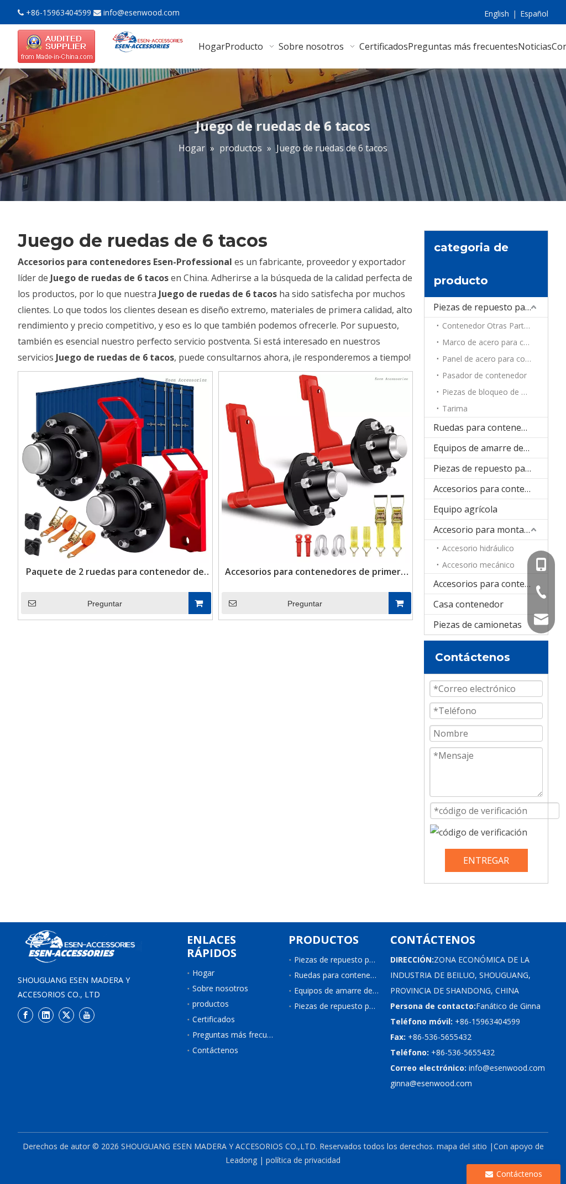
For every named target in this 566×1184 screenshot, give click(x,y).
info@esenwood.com (141, 12)
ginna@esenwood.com (431, 1083)
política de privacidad (303, 1160)
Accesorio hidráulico (478, 548)
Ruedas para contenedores (489, 427)
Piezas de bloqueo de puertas (495, 392)
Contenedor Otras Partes (487, 325)
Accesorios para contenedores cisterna (490, 584)
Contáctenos (215, 1050)
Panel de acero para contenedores (495, 358)
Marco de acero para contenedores (495, 342)
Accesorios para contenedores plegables (490, 489)
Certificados (213, 1019)
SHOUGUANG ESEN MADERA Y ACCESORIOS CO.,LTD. (219, 1146)
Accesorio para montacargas (490, 530)
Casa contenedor (468, 604)
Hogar (203, 973)
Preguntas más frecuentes (239, 1034)
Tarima (455, 408)
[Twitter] (66, 1015)
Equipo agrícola (465, 509)
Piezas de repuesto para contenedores (490, 307)
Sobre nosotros (220, 988)
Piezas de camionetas (477, 625)
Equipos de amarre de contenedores (490, 448)
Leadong (241, 1160)
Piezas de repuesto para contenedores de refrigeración (490, 468)
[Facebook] (25, 1015)
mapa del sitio (462, 1146)
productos (210, 1003)
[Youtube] (87, 1015)
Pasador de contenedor (484, 375)
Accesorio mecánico (478, 564)
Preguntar (104, 603)
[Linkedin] (46, 1015)
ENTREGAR (486, 860)
